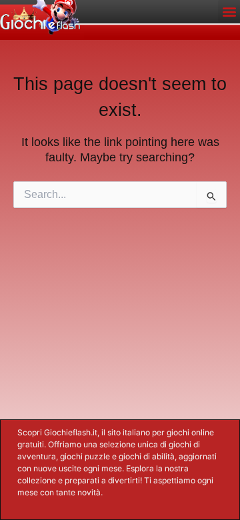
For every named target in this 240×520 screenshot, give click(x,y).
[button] (229, 11)
